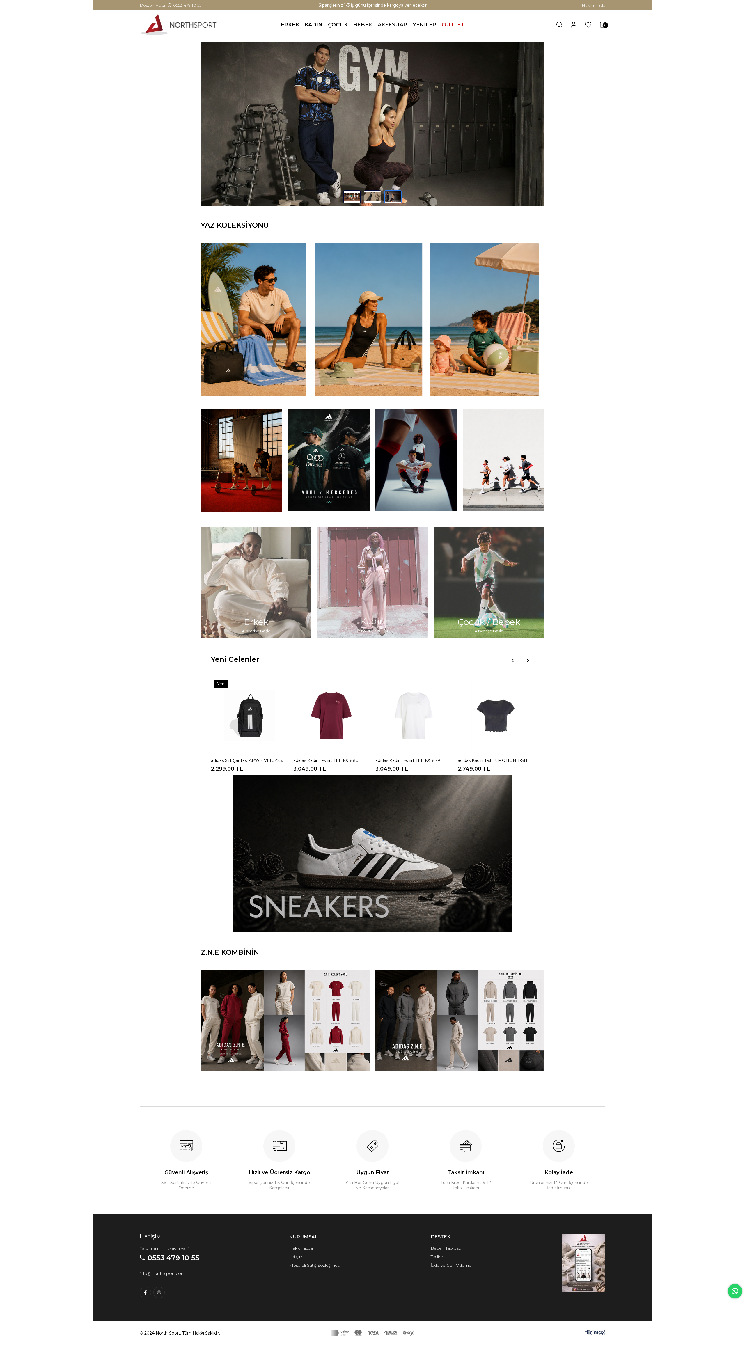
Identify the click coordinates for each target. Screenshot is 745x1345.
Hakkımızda (593, 5)
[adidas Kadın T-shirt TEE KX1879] (413, 723)
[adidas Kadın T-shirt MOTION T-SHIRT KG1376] (496, 723)
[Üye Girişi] (573, 25)
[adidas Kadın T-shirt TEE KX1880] (331, 723)
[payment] (372, 1341)
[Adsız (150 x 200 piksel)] (583, 1271)
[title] (372, 128)
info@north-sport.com (162, 1281)
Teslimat (439, 1264)
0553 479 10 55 (187, 5)
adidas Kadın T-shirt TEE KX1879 (407, 768)
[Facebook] (145, 1300)
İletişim (296, 1264)
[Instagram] (159, 1300)
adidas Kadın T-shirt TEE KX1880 (326, 768)
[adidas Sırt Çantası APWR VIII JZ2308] (249, 723)
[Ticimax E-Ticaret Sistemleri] (595, 1341)
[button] (352, 204)
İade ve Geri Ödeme (451, 1272)
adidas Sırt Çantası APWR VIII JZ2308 (249, 768)
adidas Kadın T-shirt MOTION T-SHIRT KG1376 (496, 768)
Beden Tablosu (446, 1255)
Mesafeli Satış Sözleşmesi (314, 1272)
